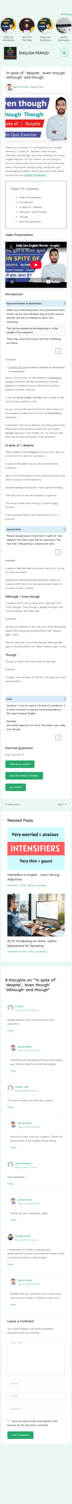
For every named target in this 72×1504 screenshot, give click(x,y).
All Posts (16, 787)
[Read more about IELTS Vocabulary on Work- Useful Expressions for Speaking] (35, 914)
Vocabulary (40, 885)
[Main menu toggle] (64, 53)
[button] (64, 303)
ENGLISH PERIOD (34, 53)
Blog (31, 885)
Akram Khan (25, 1046)
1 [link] (58, 351)
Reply (10, 1030)
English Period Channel (24, 775)
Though (23, 216)
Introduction (26, 202)
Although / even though (32, 211)
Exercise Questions (30, 221)
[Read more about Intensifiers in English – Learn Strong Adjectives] (35, 848)
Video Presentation (30, 197)
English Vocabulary (35, 175)
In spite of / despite (30, 207)
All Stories (66, 14)
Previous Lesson (20, 764)
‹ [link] (52, 351)
